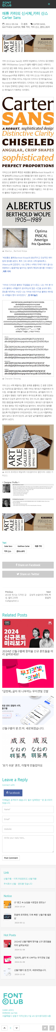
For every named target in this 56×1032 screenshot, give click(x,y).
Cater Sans (39, 24)
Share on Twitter (29, 574)
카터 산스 (35, 27)
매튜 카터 (25, 27)
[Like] (4, 1028)
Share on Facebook (28, 565)
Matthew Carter (11, 27)
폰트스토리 (45, 27)
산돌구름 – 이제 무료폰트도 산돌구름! (20, 879)
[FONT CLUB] (17, 4)
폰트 (26, 24)
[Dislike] (17, 1028)
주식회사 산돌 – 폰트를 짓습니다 (18, 884)
